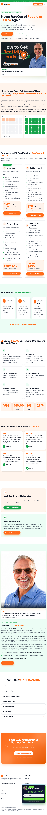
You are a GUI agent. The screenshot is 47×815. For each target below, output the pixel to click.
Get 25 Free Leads (38, 4)
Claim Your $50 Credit (35, 215)
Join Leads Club (12, 213)
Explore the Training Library (12, 532)
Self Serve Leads (28, 781)
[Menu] (45, 4)
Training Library (4, 795)
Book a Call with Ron (35, 273)
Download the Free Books (12, 507)
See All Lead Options (21, 33)
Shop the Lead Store (12, 273)
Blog (2, 800)
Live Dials (3, 798)
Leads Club (27, 778)
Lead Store (27, 783)
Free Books (3, 793)
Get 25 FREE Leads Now (23, 753)
